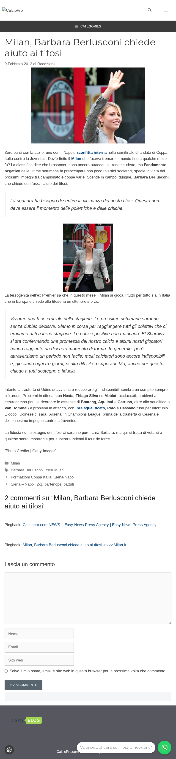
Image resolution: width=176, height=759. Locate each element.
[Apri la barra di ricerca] (150, 10)
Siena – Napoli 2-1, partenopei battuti (42, 484)
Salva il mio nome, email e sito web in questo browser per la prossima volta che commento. (88, 671)
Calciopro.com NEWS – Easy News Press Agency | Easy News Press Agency (90, 525)
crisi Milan (54, 470)
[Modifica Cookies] (9, 749)
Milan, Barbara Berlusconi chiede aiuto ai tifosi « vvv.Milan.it (74, 545)
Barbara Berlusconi (27, 470)
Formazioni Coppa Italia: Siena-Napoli (43, 477)
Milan (15, 463)
